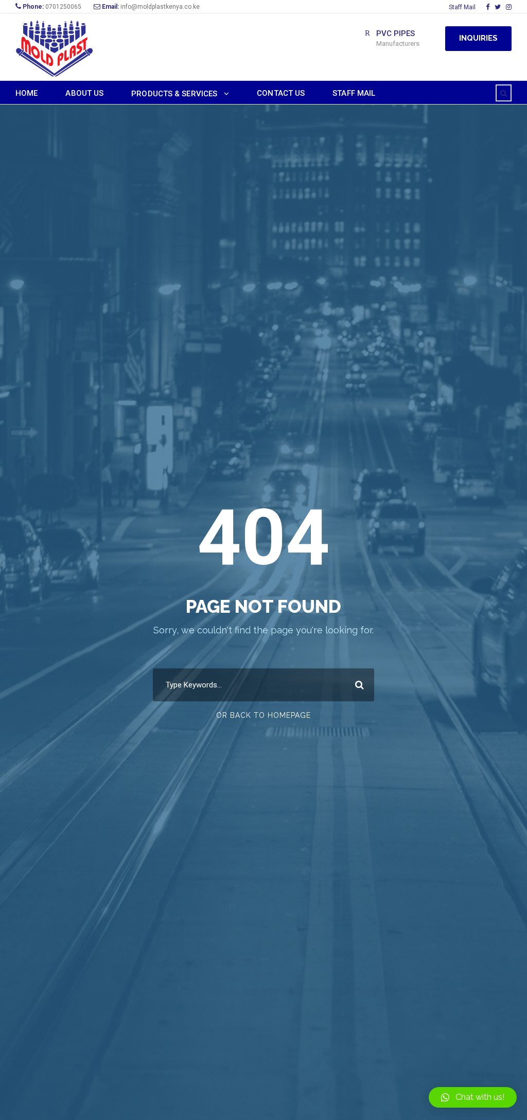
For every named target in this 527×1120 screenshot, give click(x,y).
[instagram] (509, 7)
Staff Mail (462, 7)
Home (26, 93)
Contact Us (281, 93)
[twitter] (498, 7)
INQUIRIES (478, 38)
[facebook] (487, 7)
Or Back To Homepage (263, 715)
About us (84, 93)
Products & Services (174, 93)
